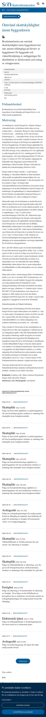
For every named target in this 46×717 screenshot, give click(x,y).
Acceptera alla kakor (23, 712)
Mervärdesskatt (20, 402)
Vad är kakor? (6, 700)
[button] (38, 4)
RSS (4, 677)
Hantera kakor (23, 705)
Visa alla (23, 661)
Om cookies (6, 672)
